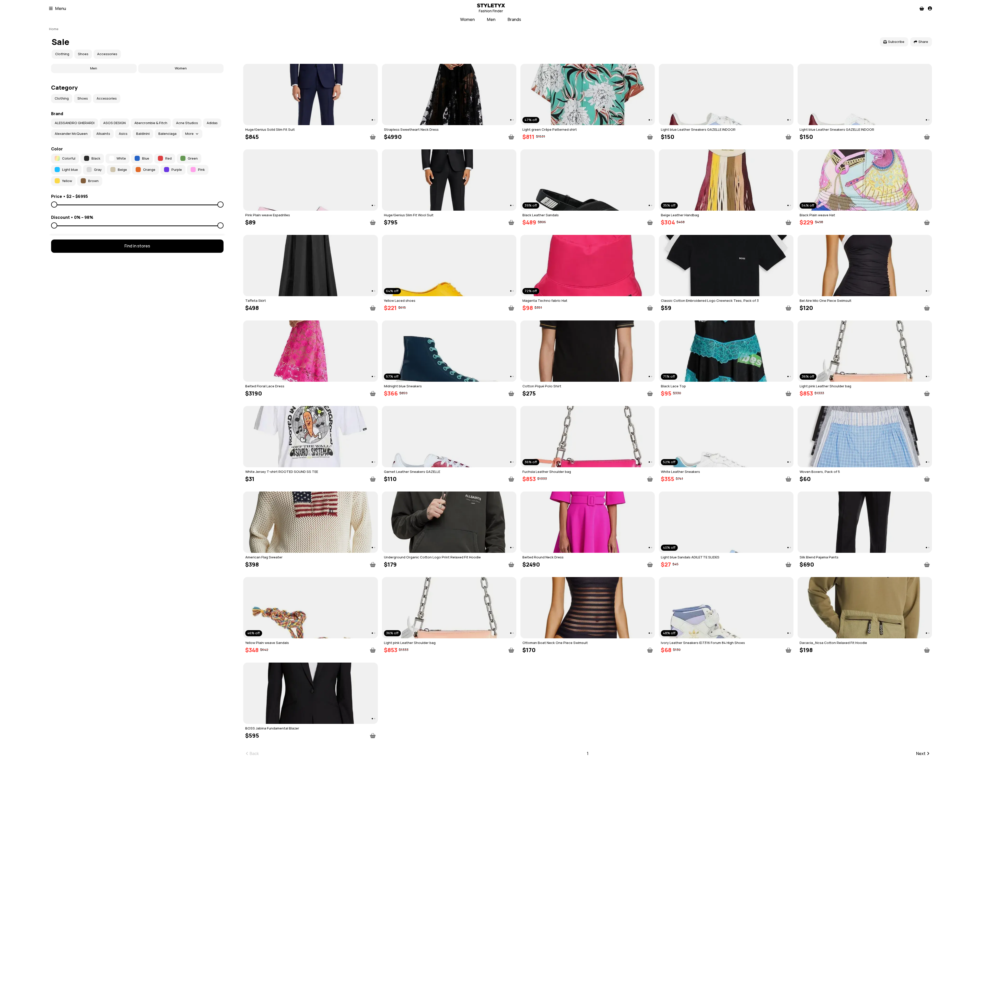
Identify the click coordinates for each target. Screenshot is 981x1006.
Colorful (68, 158)
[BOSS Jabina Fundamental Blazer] (310, 693)
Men (491, 19)
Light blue (70, 169)
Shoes (83, 54)
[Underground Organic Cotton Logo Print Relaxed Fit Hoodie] (449, 522)
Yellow (67, 180)
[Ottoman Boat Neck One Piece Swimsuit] (587, 607)
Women (467, 19)
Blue (145, 158)
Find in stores (137, 246)
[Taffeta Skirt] (310, 265)
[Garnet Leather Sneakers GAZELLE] (449, 436)
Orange (149, 169)
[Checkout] (921, 8)
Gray (98, 169)
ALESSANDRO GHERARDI (75, 123)
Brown (93, 180)
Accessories (107, 54)
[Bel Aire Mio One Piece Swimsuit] (865, 265)
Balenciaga (167, 133)
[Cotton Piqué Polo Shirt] (587, 351)
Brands (514, 19)
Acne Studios (187, 123)
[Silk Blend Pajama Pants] (865, 522)
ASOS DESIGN (114, 123)
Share (923, 41)
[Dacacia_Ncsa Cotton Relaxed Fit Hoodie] (865, 607)
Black (95, 158)
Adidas (212, 123)
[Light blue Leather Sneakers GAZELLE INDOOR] (726, 94)
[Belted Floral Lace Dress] (310, 351)
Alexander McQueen (71, 133)
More (189, 133)
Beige (122, 169)
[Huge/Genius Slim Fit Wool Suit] (449, 180)
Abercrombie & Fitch (150, 123)
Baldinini (143, 133)
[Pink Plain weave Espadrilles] (310, 180)
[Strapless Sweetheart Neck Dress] (449, 94)
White (121, 158)
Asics (123, 133)
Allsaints (103, 133)
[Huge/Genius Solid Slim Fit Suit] (310, 94)
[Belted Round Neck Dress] (587, 522)
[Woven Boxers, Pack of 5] (865, 436)
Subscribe (896, 41)
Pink (201, 169)
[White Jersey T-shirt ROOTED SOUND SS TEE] (310, 436)
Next (921, 753)
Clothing (62, 54)
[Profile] (930, 8)
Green (193, 158)
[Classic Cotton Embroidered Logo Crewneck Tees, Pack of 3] (726, 265)
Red (168, 158)
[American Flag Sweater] (310, 522)
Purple (176, 169)
